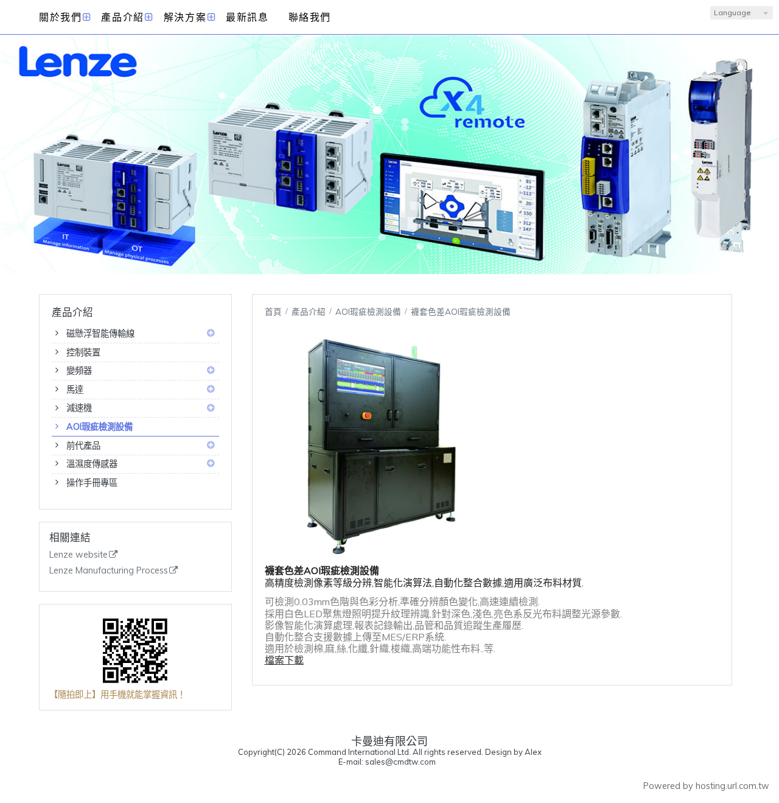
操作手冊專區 (91, 482)
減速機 (79, 407)
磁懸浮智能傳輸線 (100, 333)
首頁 (273, 311)
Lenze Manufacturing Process (108, 571)
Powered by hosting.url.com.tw (706, 785)
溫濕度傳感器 (91, 463)
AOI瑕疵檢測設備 (99, 426)
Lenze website (78, 555)
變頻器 (79, 370)
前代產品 (83, 445)
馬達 (74, 389)
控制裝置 (83, 352)
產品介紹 (310, 311)
